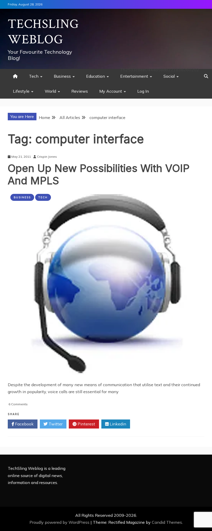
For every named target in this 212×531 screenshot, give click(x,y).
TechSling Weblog (43, 32)
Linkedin (117, 423)
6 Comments (18, 404)
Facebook (24, 423)
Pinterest (86, 423)
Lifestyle (21, 91)
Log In (143, 91)
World (50, 91)
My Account (110, 91)
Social (169, 76)
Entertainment (134, 76)
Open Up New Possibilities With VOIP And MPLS (99, 174)
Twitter (55, 423)
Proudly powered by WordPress (59, 522)
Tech (34, 76)
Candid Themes (167, 522)
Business (62, 76)
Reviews (79, 91)
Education (95, 76)
